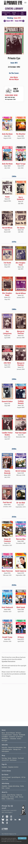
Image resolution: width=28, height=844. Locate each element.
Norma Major (14, 79)
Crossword (12, 736)
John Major (14, 77)
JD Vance (21, 637)
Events (12, 797)
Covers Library (6, 771)
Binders (14, 758)
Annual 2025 (5, 760)
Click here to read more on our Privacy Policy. (14, 841)
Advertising (5, 783)
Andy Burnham (7, 134)
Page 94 (4, 764)
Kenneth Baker (7, 401)
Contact (7, 788)
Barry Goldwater (20, 198)
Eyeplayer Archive (13, 767)
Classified (4, 786)
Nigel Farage (21, 164)
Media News (5, 738)
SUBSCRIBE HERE (11, 95)
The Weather (20, 134)
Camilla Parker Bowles (7, 433)
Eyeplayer (4, 767)
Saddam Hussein (21, 402)
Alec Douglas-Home (21, 263)
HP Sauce (18, 733)
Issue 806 (18, 21)
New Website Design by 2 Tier (9, 834)
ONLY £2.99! (16, 90)
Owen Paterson (7, 571)
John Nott (7, 363)
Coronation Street (7, 734)
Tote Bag (4, 758)
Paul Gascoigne (20, 432)
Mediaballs (22, 734)
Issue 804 (9, 21)
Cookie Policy (10, 798)
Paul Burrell (7, 502)
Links (16, 797)
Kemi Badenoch (7, 607)
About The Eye (11, 795)
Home (4, 730)
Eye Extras (5, 774)
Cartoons (15, 734)
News (3, 733)
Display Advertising (13, 786)
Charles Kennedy (7, 472)
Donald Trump (7, 637)
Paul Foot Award (6, 777)
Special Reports (16, 777)
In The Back (19, 736)
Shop (3, 755)
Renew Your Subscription (15, 747)
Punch (7, 197)
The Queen (20, 227)
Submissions (5, 797)
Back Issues (13, 760)
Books (9, 758)
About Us (4, 792)
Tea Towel (21, 758)
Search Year (14, 13)
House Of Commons (7, 540)
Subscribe (5, 745)
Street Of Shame (10, 733)
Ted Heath (7, 262)
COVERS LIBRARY (14, 9)
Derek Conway (21, 471)
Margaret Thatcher (20, 332)
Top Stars (22, 13)
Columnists (13, 738)
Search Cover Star (6, 13)
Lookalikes (5, 736)
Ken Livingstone (7, 332)
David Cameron (20, 571)
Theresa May (20, 539)
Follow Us (19, 795)
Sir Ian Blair (20, 502)
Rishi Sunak (21, 607)
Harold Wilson (7, 227)
